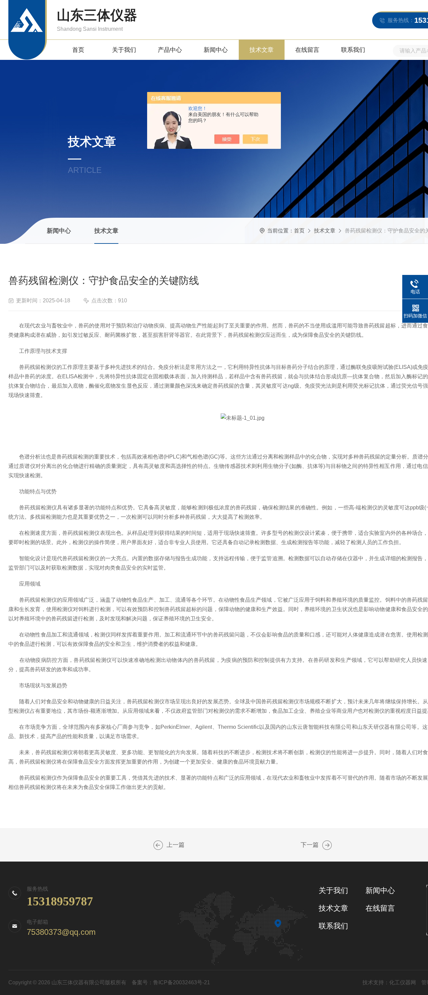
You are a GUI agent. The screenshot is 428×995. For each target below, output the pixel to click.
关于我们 (124, 49)
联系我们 (353, 49)
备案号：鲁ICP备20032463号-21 (171, 982)
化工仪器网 (402, 982)
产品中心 (170, 49)
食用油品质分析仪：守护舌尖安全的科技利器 (327, 845)
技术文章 (261, 49)
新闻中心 (216, 49)
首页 (78, 49)
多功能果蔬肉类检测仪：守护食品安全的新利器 (158, 845)
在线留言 (307, 49)
